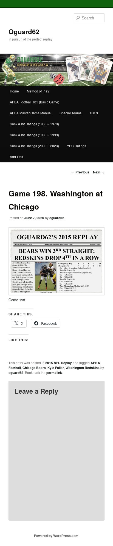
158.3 (93, 113)
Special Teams (70, 113)
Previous (80, 172)
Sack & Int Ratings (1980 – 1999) (34, 134)
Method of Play (38, 91)
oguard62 (56, 217)
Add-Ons (16, 156)
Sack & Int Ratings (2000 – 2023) (34, 145)
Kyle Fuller (55, 367)
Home (14, 91)
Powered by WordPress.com (56, 535)
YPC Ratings (76, 145)
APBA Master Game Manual (31, 113)
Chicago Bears (34, 367)
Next (98, 172)
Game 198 (17, 299)
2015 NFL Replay (58, 362)
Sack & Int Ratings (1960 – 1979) (34, 123)
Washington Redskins (83, 367)
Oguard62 (24, 31)
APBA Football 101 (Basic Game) (34, 102)
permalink (54, 372)
